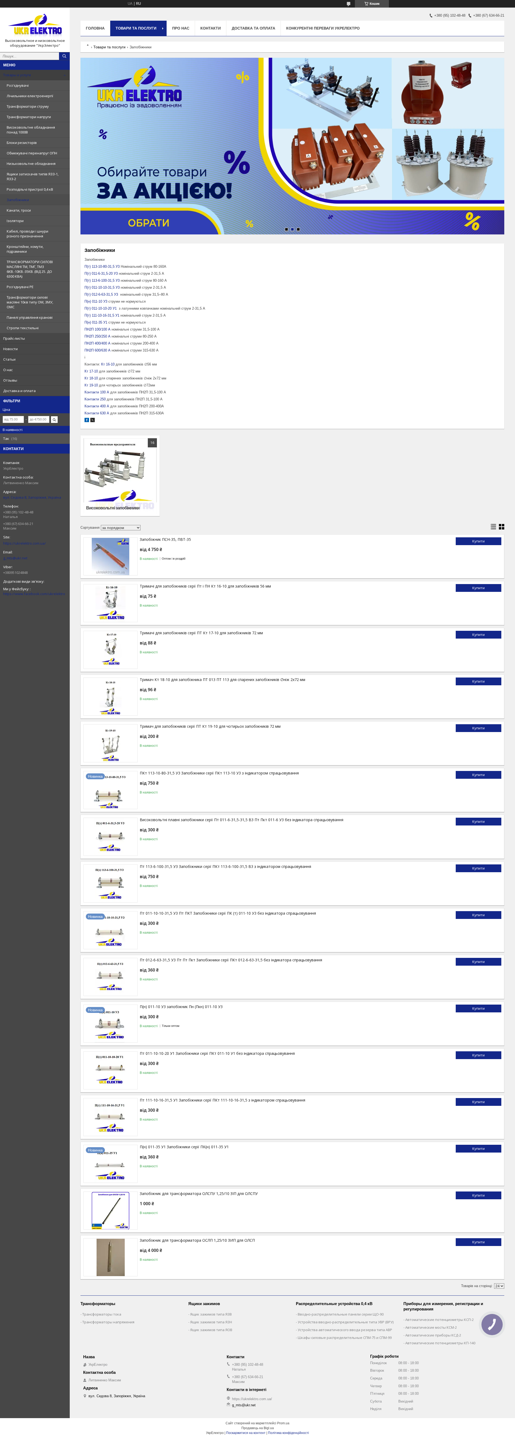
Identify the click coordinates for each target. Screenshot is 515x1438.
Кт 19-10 (91, 385)
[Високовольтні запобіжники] (120, 475)
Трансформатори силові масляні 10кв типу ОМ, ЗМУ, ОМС (30, 302)
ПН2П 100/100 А (97, 329)
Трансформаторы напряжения (108, 1322)
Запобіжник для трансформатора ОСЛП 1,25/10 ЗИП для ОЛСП (197, 1240)
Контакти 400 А (96, 406)
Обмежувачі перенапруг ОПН (32, 153)
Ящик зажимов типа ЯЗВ (211, 1314)
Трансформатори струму (28, 106)
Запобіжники (18, 199)
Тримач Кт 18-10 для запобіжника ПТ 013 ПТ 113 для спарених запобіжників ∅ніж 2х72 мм (222, 679)
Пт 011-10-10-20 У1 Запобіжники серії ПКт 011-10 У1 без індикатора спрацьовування (217, 1053)
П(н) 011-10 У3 (95, 301)
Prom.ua (283, 1423)
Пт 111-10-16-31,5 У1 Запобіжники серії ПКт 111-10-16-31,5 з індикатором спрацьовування (222, 1100)
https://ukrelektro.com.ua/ (24, 543)
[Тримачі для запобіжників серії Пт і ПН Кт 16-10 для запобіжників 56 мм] (110, 603)
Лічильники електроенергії (30, 95)
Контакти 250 (95, 399)
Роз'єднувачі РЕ (20, 286)
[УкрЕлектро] (35, 25)
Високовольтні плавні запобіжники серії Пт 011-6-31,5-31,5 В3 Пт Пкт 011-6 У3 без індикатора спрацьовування (241, 819)
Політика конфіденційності (288, 1433)
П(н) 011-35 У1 (95, 322)
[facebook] (86, 421)
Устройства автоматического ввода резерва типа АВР (345, 1329)
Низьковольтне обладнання (31, 163)
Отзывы (10, 380)
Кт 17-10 (91, 371)
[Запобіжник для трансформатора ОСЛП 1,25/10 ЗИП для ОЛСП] (110, 1257)
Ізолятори (15, 220)
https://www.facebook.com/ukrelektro (34, 593)
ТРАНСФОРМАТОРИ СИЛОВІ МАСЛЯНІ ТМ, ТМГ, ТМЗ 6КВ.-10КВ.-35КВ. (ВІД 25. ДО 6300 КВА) (30, 269)
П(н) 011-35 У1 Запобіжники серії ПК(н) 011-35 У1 (184, 1146)
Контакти (210, 28)
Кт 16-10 (108, 364)
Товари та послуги (136, 28)
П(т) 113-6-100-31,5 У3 (102, 280)
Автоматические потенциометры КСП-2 (439, 1319)
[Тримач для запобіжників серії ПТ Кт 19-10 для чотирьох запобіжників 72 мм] (110, 743)
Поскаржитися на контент (246, 1433)
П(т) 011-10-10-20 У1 (100, 308)
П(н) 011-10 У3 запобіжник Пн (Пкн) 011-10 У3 (181, 1006)
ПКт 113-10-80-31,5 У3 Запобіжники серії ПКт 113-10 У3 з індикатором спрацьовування (219, 773)
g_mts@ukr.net (15, 558)
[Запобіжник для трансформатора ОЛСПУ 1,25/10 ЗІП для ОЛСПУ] (110, 1210)
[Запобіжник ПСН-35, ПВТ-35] (110, 556)
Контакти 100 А (96, 392)
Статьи (9, 359)
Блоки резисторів (22, 142)
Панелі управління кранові (30, 317)
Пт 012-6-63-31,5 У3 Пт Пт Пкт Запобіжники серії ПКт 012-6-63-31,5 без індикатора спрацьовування (231, 959)
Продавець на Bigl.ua (257, 1428)
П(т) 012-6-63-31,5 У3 (101, 294)
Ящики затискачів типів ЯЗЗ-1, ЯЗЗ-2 (32, 176)
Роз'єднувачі (18, 85)
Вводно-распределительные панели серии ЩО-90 (341, 1314)
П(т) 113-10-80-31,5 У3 (102, 267)
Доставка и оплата (19, 390)
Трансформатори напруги (29, 116)
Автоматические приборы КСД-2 (433, 1335)
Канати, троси (19, 210)
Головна (95, 28)
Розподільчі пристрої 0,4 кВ (30, 189)
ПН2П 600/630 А (97, 350)
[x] (92, 421)
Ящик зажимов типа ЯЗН (211, 1322)
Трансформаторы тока (101, 1314)
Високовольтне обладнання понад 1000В (31, 130)
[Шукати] (64, 56)
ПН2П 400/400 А (97, 343)
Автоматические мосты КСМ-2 (431, 1327)
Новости (10, 348)
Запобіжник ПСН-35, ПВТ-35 (165, 539)
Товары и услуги (17, 75)
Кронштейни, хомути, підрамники (25, 249)
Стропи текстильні (23, 327)
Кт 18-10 (91, 378)
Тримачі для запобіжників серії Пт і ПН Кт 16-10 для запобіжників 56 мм (205, 586)
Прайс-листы (14, 338)
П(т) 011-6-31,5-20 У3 (101, 273)
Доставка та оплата (253, 28)
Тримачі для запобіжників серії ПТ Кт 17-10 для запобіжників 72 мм (201, 632)
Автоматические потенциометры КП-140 (440, 1343)
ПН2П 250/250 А (97, 336)
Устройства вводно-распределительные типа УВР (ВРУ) (345, 1322)
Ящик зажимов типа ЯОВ (211, 1329)
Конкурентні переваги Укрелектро (323, 28)
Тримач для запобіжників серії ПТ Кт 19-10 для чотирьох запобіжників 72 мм (210, 726)
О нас (8, 369)
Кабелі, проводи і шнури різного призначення (27, 233)
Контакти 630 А (96, 413)
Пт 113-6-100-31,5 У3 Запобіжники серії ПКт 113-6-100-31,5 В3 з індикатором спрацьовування (225, 866)
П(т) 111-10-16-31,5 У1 (101, 315)
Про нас (180, 28)
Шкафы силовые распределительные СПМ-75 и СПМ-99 (345, 1337)
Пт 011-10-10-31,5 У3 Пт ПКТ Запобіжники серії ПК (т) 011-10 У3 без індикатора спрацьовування (228, 913)
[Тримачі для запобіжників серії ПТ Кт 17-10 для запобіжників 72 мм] (110, 650)
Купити (478, 541)
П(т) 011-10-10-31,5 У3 (102, 287)
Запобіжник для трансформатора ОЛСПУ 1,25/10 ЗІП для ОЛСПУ (199, 1193)
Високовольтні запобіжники (112, 508)
